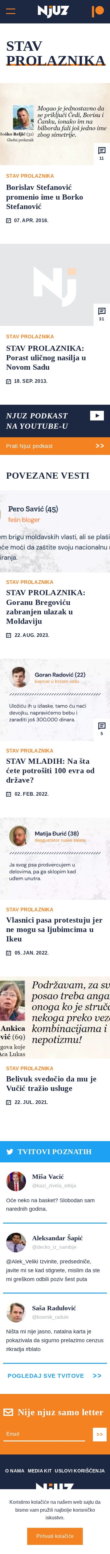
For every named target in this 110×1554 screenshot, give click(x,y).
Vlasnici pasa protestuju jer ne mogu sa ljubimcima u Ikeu (54, 929)
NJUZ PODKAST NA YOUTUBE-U (37, 421)
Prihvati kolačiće (55, 1536)
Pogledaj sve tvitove (46, 1376)
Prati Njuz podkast (29, 446)
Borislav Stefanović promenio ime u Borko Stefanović (44, 197)
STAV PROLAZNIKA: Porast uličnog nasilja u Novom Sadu (46, 358)
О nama (15, 1470)
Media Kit (40, 1470)
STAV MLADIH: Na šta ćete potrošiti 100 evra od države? (50, 770)
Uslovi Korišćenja (80, 1470)
